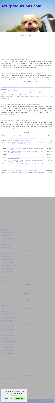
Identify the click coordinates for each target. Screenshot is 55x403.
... (36, 67)
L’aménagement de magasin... (8, 295)
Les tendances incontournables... (9, 289)
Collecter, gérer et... (6, 277)
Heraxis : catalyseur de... (7, 256)
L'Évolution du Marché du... (7, 350)
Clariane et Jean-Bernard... (7, 395)
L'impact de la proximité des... (8, 368)
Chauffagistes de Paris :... (7, 386)
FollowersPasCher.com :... (7, 235)
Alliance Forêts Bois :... (6, 314)
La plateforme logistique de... (8, 371)
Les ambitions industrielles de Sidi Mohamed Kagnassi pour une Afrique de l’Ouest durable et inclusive (25, 164)
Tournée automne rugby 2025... (8, 238)
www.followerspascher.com (7, 114)
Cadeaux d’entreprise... (7, 244)
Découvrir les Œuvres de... (7, 286)
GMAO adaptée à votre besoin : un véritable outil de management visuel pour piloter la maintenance (26, 149)
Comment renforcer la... (7, 247)
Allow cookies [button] (19, 398)
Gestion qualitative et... (6, 365)
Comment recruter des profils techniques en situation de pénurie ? (22, 135)
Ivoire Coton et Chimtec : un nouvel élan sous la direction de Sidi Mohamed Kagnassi (26, 172)
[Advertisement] (26, 46)
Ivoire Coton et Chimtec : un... (8, 271)
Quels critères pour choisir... (8, 338)
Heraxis (29, 81)
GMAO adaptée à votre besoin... (8, 341)
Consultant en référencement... (8, 381)
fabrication (30, 401)
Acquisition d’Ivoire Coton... (7, 344)
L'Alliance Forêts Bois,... (7, 311)
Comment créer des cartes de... (8, 320)
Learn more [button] (14, 395)
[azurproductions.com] (27, 16)
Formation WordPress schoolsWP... (9, 265)
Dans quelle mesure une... (7, 280)
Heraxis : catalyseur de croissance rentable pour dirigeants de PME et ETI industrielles (21, 73)
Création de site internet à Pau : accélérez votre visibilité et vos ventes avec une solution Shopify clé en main (25, 152)
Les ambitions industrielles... (8, 347)
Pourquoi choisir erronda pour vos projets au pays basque (20, 140)
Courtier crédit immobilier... (7, 229)
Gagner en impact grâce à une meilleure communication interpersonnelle (23, 154)
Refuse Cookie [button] (8, 398)
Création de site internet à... (7, 268)
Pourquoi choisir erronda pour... (8, 262)
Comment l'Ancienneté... (7, 392)
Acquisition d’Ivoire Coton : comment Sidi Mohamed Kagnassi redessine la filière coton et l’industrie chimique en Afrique (26, 161)
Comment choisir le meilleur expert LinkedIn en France (14, 59)
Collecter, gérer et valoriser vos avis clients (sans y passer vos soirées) (17, 120)
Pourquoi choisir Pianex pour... (8, 383)
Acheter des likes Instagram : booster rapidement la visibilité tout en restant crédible (20, 104)
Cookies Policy (33, 400)
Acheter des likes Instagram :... (8, 378)
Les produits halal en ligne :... (8, 302)
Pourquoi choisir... (5, 241)
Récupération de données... (7, 359)
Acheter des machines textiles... (8, 353)
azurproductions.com (26, 35)
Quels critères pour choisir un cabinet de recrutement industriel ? (21, 145)
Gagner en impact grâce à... (8, 326)
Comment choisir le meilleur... (8, 253)
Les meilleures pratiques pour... (8, 317)
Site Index (4, 201)
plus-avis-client (17, 128)
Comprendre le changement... (8, 329)
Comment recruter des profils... (8, 335)
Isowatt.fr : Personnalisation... (8, 232)
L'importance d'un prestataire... (8, 305)
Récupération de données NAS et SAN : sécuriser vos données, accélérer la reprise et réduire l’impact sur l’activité (26, 158)
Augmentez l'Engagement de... (8, 389)
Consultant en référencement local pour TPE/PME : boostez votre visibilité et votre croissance (25, 167)
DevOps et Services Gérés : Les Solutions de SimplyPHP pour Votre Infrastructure (25, 174)
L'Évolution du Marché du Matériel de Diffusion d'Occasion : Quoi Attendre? (24, 170)
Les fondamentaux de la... (7, 259)
